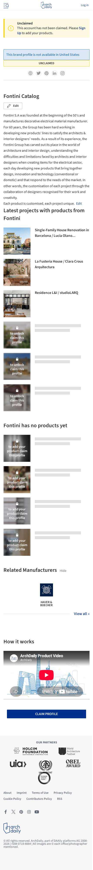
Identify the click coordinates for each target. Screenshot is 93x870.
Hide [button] (63, 570)
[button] (30, 73)
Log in (85, 5)
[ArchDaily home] (46, 5)
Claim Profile (46, 714)
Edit (16, 106)
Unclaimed (46, 63)
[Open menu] (6, 5)
